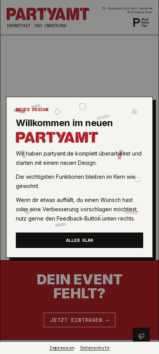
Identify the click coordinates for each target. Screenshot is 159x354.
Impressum (61, 348)
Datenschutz (95, 348)
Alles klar (79, 240)
